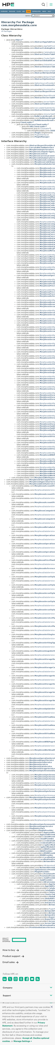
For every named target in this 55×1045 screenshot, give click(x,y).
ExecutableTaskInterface (41, 147)
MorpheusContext (38, 154)
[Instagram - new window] (16, 979)
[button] (52, 1007)
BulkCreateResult (43, 116)
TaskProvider (46, 880)
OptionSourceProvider (44, 83)
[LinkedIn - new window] (5, 979)
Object (18, 40)
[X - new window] (10, 979)
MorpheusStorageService (42, 769)
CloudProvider (47, 839)
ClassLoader (26, 122)
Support (7, 995)
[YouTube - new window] (32, 979)
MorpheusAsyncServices (41, 150)
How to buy (9, 950)
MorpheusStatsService (40, 766)
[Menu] (51, 4)
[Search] (43, 4)
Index (44, 11)
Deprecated (36, 11)
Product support (11, 956)
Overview (4, 11)
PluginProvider (45, 830)
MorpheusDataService (44, 490)
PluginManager (42, 137)
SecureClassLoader (38, 124)
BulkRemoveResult (44, 120)
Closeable (44, 129)
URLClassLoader (38, 126)
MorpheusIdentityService (42, 484)
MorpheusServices (38, 764)
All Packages (6, 31)
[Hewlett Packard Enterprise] (8, 4)
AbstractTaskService (44, 104)
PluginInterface (41, 135)
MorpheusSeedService (40, 762)
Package (12, 11)
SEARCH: (28, 16)
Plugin (37, 133)
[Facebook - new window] (27, 979)
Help (49, 11)
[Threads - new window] (21, 979)
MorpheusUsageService (41, 826)
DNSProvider (46, 851)
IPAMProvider (46, 855)
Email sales (9, 962)
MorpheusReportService (41, 760)
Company (7, 987)
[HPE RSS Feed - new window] (38, 979)
